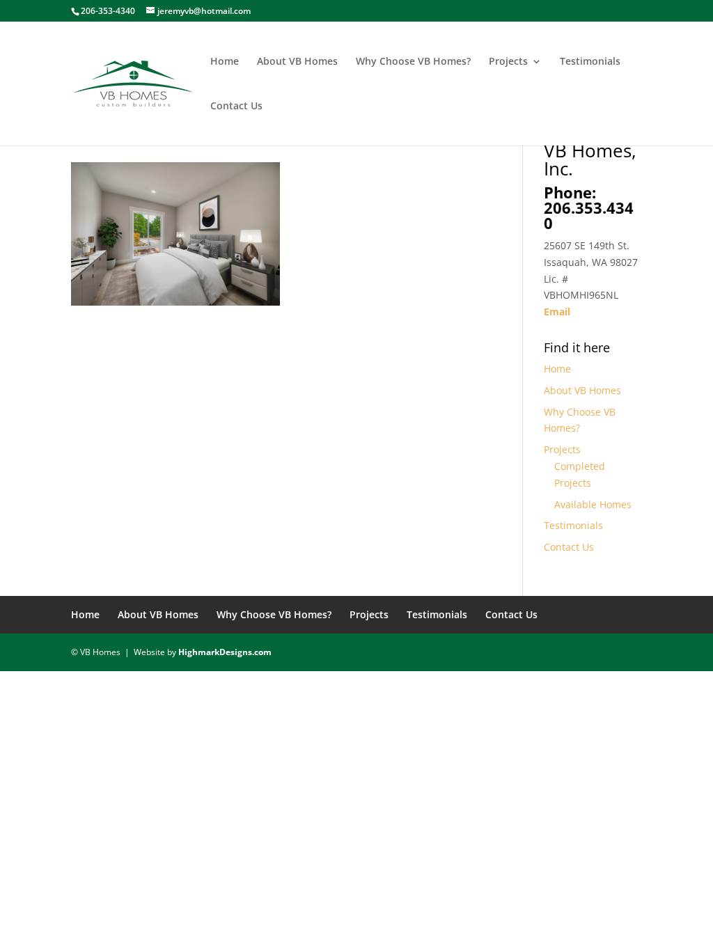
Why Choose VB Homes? (413, 62)
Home (224, 62)
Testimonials (590, 62)
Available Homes (593, 504)
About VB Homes (297, 62)
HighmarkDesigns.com (225, 652)
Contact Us (236, 106)
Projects (508, 62)
